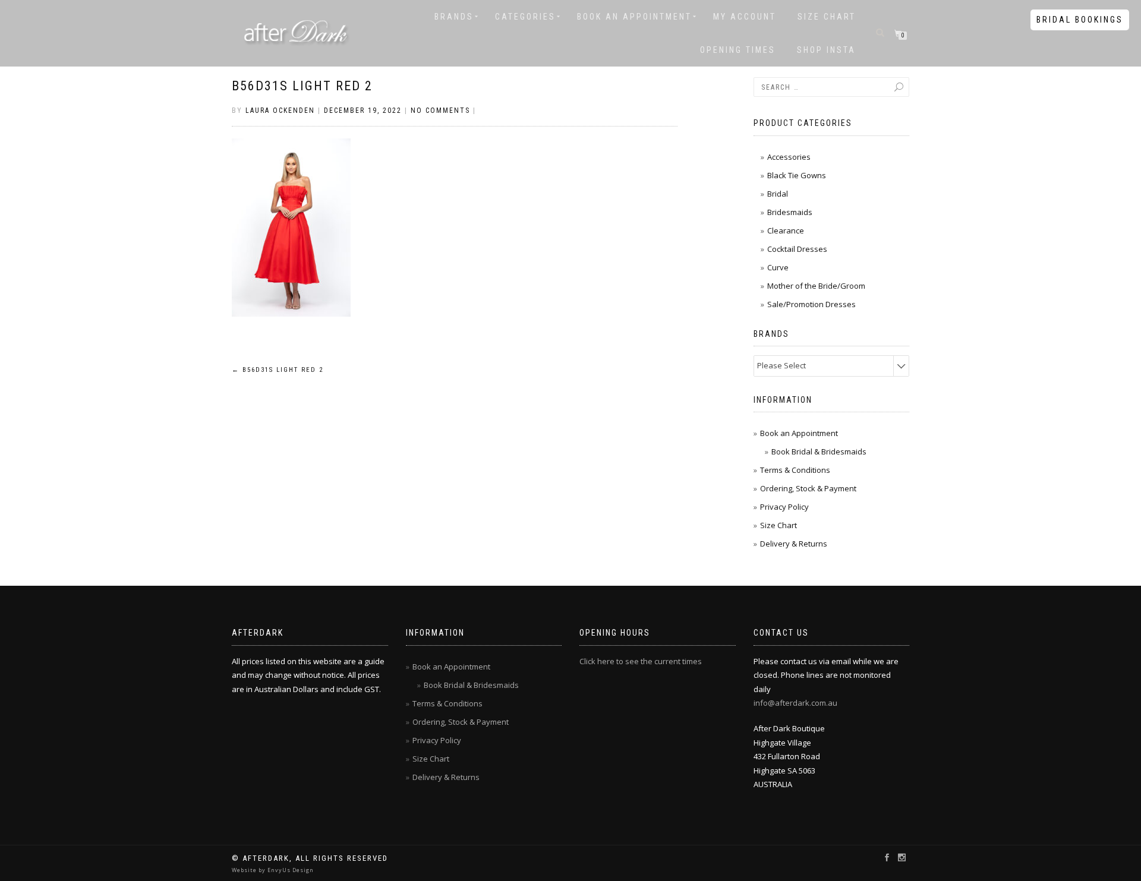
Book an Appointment (634, 16)
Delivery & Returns (793, 543)
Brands (454, 16)
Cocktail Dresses (797, 249)
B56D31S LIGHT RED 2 (302, 85)
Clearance (785, 230)
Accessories (789, 156)
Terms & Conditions (795, 470)
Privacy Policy (784, 506)
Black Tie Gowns (796, 175)
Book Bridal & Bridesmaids (818, 451)
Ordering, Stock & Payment (808, 488)
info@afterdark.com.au (795, 702)
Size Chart (827, 16)
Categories (525, 16)
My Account (744, 16)
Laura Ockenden (280, 110)
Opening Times (738, 50)
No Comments (440, 110)
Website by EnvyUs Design (273, 870)
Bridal (777, 193)
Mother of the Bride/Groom (816, 285)
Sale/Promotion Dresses (811, 304)
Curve (778, 267)
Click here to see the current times (640, 661)
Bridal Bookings (1079, 19)
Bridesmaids (789, 212)
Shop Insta (826, 50)
